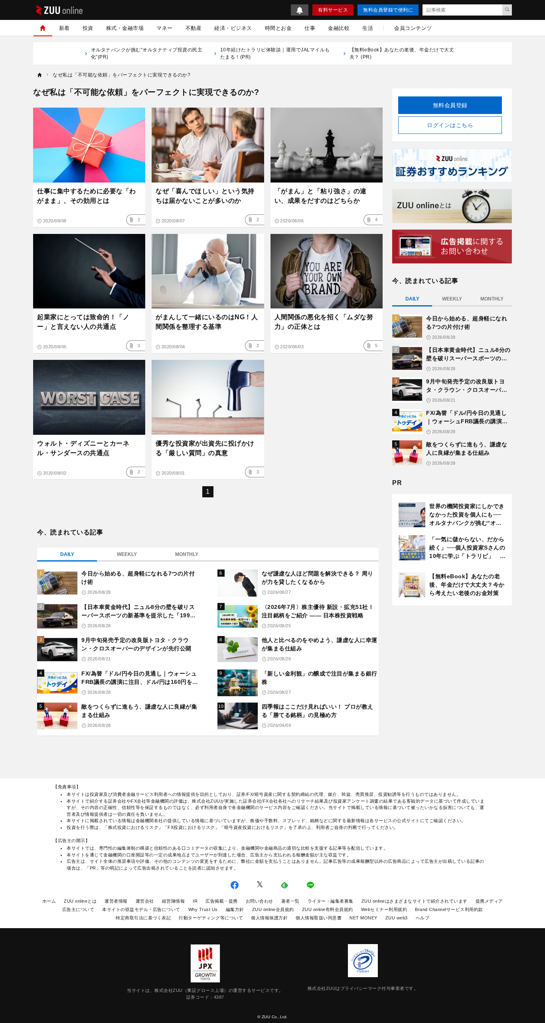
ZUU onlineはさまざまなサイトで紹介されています (414, 901)
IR (195, 901)
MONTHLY (186, 554)
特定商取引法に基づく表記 (143, 917)
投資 (88, 28)
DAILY (67, 554)
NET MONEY (363, 917)
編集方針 (235, 909)
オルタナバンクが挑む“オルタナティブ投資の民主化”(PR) (147, 53)
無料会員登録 (450, 105)
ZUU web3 (396, 917)
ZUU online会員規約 (273, 909)
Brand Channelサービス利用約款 (449, 909)
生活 (367, 28)
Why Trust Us (203, 909)
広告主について (78, 909)
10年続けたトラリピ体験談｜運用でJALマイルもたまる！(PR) (275, 53)
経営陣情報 (173, 901)
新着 (64, 28)
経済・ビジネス (233, 28)
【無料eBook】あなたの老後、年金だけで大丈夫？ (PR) (402, 53)
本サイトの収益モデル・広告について (141, 909)
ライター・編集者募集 (330, 901)
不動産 (194, 28)
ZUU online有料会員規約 (327, 909)
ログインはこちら (450, 125)
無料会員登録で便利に (388, 10)
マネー (164, 28)
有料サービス (333, 10)
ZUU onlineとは (80, 901)
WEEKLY (127, 554)
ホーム (49, 901)
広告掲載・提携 (221, 901)
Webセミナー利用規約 (384, 909)
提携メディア (489, 901)
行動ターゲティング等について (211, 917)
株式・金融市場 (125, 28)
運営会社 (145, 901)
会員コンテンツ (413, 28)
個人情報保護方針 (269, 917)
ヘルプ (423, 917)
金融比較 (339, 28)
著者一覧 (290, 901)
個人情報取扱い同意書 (319, 917)
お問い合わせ (259, 901)
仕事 (309, 28)
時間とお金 (278, 28)
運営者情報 (116, 901)
